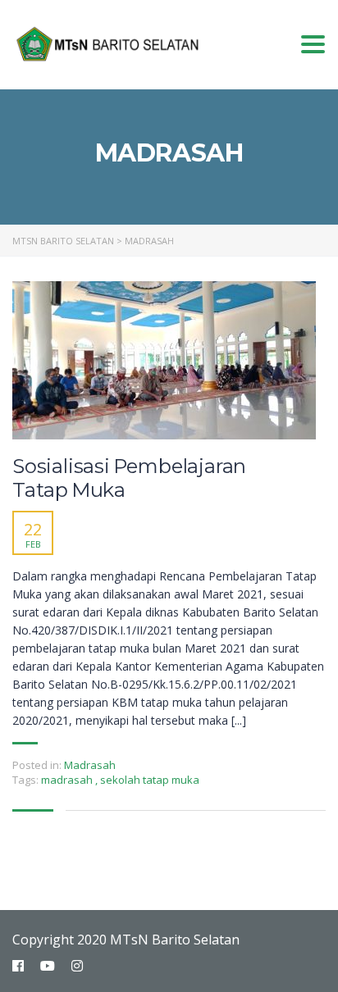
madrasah (68, 779)
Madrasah (90, 765)
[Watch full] (164, 360)
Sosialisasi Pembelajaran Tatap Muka (129, 478)
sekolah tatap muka (149, 779)
